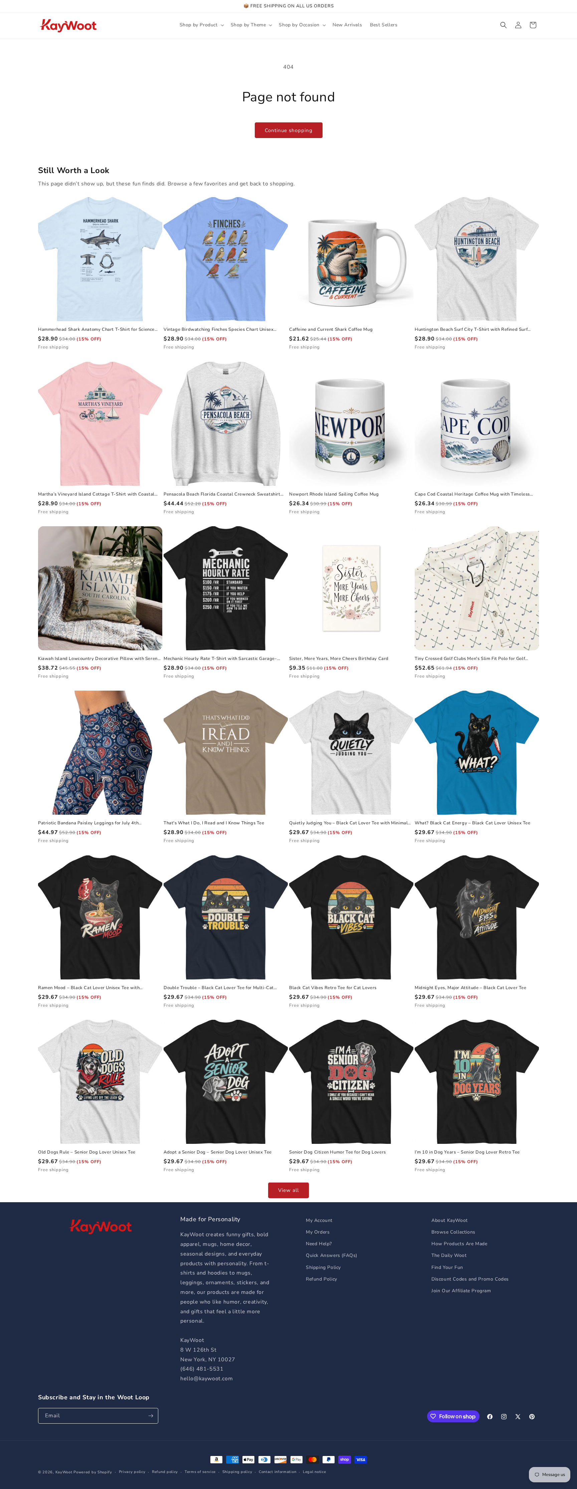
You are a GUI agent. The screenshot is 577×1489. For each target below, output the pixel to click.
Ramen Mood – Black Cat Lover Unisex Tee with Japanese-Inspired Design (89, 988)
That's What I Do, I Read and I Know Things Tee (214, 823)
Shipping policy (237, 1471)
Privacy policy (132, 1471)
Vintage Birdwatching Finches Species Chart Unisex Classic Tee (218, 329)
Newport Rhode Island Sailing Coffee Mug (334, 494)
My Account (319, 1220)
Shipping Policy (323, 1267)
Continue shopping (289, 130)
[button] (201, 25)
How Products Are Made (459, 1244)
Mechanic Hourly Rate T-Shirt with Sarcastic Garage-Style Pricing (220, 659)
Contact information (277, 1471)
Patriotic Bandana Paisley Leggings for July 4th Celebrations (88, 823)
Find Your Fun (447, 1267)
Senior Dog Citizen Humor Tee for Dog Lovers (337, 1152)
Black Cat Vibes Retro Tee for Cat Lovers (333, 988)
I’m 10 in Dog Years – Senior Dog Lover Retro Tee (467, 1152)
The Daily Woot (448, 1255)
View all (288, 1190)
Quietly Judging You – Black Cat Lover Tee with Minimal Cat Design (348, 823)
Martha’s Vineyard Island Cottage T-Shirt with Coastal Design (96, 494)
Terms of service (200, 1471)
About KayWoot (449, 1220)
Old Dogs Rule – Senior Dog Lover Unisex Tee (87, 1152)
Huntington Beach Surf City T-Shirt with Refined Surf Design (471, 329)
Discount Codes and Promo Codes (470, 1279)
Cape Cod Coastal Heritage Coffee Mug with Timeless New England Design (472, 494)
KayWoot (63, 1472)
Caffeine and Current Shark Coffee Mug (331, 329)
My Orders (318, 1232)
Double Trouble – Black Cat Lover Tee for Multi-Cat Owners (219, 988)
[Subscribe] (150, 1416)
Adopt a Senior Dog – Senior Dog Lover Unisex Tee (218, 1152)
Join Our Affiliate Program (461, 1291)
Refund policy (165, 1471)
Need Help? (319, 1244)
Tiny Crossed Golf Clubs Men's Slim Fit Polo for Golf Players (470, 659)
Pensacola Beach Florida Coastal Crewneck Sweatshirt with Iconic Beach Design (222, 494)
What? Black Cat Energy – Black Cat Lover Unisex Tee (473, 823)
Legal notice (314, 1471)
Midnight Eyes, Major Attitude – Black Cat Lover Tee (471, 988)
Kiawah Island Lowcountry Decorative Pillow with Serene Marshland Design (99, 659)
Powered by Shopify (92, 1472)
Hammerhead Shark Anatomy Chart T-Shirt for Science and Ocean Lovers (96, 329)
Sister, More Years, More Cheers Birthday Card (339, 659)
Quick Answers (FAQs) (331, 1255)
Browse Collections (453, 1232)
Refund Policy (321, 1279)
